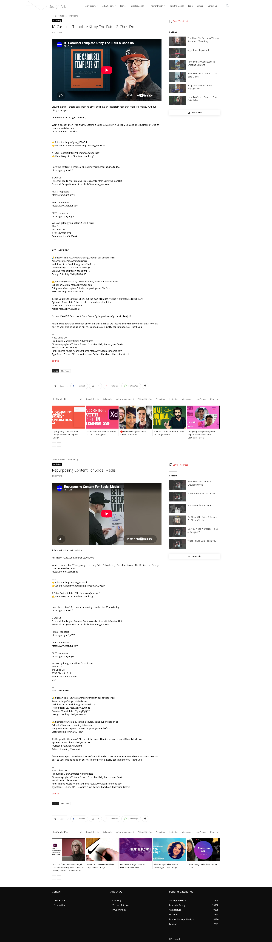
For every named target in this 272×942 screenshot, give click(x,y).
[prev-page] (54, 444)
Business (63, 15)
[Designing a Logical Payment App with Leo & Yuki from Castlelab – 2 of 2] (203, 417)
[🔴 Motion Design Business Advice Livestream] (135, 417)
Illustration (173, 399)
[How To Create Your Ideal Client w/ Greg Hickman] (169, 417)
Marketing (73, 15)
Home (54, 15)
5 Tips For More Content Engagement (200, 87)
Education (160, 399)
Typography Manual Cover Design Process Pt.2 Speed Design (65, 434)
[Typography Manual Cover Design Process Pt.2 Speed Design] (68, 417)
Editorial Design (145, 399)
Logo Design (201, 399)
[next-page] (59, 444)
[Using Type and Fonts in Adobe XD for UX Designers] (102, 417)
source (55, 360)
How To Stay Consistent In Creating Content (201, 63)
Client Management (125, 399)
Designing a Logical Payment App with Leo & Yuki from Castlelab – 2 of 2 (201, 434)
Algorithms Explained (198, 50)
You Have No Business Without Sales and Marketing (203, 40)
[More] (145, 386)
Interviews (186, 399)
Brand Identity (92, 399)
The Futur (65, 371)
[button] (227, 6)
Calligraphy (107, 399)
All (81, 399)
